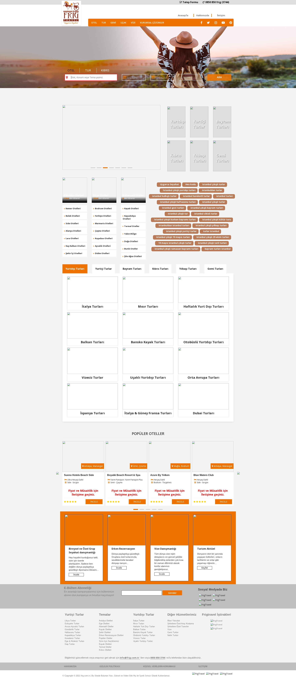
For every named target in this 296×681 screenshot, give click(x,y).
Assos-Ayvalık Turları (74, 626)
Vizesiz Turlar (139, 638)
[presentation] (57, 473)
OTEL (94, 22)
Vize (169, 629)
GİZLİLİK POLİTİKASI (110, 666)
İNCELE (94, 501)
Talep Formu (190, 2)
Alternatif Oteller (106, 626)
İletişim (221, 15)
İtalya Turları (138, 620)
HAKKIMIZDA (70, 666)
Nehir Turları (172, 635)
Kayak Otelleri (105, 629)
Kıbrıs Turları (160, 268)
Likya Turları (70, 620)
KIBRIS (105, 70)
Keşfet (204, 567)
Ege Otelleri (104, 623)
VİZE (133, 22)
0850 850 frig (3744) (217, 2)
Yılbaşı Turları (188, 268)
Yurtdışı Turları (75, 268)
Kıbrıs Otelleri (105, 650)
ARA (219, 77)
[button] (93, 168)
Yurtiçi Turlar (103, 268)
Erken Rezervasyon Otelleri (111, 635)
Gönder (172, 592)
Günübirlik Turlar (72, 629)
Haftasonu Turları (72, 632)
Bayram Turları (132, 268)
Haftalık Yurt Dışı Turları (144, 626)
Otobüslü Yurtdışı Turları (144, 635)
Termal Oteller (105, 647)
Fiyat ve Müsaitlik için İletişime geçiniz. (83, 492)
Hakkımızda (202, 15)
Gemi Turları (215, 268)
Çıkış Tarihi (161, 77)
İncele (76, 574)
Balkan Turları (139, 629)
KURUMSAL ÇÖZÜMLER (152, 22)
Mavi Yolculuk (173, 620)
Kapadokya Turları (73, 635)
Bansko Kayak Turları (143, 632)
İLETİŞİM (203, 666)
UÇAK (123, 22)
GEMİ (113, 22)
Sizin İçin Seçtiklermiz (109, 641)
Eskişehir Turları (72, 623)
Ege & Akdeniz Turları (74, 641)
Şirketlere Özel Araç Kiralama (180, 623)
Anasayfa (183, 15)
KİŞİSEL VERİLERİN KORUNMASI (159, 666)
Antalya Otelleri (106, 620)
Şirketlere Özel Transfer (178, 626)
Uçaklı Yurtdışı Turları (143, 641)
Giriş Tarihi (132, 77)
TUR (103, 22)
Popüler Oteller (105, 638)
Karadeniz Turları (72, 638)
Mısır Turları (138, 623)
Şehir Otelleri (105, 632)
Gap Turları (70, 644)
